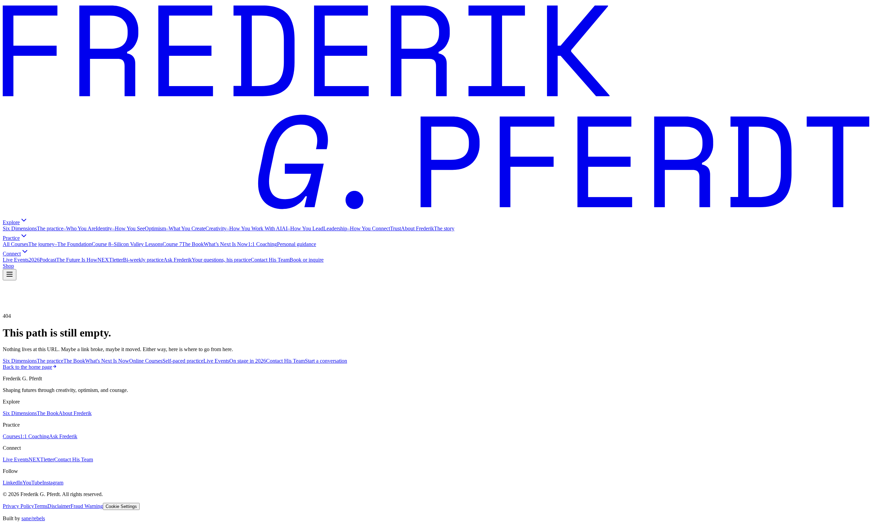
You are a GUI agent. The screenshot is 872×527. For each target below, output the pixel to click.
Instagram (52, 482)
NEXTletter (41, 459)
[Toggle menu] (9, 274)
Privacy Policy (18, 506)
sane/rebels (33, 518)
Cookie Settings (121, 506)
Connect (12, 254)
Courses (11, 436)
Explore (11, 222)
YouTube (32, 482)
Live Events (16, 459)
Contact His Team (73, 459)
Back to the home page (27, 367)
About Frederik (75, 413)
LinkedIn (12, 482)
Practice (11, 238)
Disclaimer (59, 506)
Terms (40, 506)
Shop (8, 266)
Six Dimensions (20, 413)
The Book (48, 413)
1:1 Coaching (34, 436)
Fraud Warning (87, 506)
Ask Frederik (63, 436)
